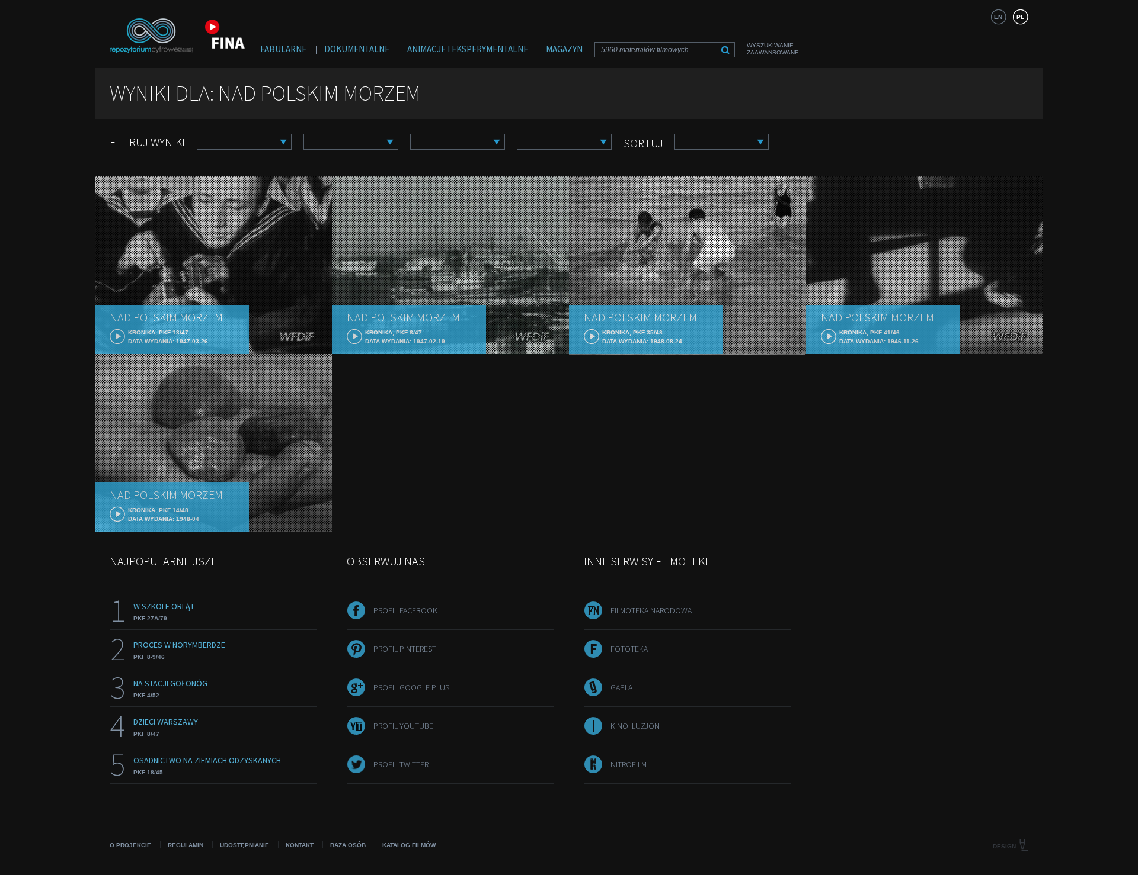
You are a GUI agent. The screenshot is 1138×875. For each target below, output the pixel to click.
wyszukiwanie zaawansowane (773, 49)
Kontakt (300, 845)
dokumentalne (356, 48)
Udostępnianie (244, 845)
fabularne (283, 48)
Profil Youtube (403, 725)
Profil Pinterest (404, 649)
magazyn (564, 48)
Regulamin (185, 845)
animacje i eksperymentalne (467, 48)
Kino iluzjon (635, 725)
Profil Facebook (405, 610)
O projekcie (130, 845)
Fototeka (629, 649)
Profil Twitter (401, 764)
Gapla (621, 687)
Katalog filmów (409, 845)
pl (1020, 17)
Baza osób (348, 845)
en (998, 17)
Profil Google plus (411, 687)
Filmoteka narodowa (651, 610)
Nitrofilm (628, 764)
